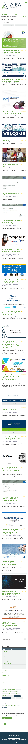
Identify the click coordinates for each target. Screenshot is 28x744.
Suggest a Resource (6, 718)
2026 (3, 705)
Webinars (21, 697)
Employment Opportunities (14, 735)
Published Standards (6, 697)
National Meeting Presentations (8, 695)
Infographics (15, 691)
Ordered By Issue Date (21, 25)
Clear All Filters (24, 17)
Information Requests (9, 658)
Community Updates (8, 654)
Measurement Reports (15, 693)
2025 (6, 705)
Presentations (17, 695)
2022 (15, 705)
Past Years (4, 707)
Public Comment (7, 663)
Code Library (4, 689)
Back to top (13, 742)
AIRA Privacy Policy (14, 736)
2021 (18, 705)
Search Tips (24, 641)
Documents (18, 689)
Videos (17, 697)
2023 (12, 705)
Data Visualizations (11, 689)
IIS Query (9, 691)
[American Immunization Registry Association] (11, 5)
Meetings (6, 661)
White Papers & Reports (9, 668)
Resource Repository (9, 14)
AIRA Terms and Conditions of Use (14, 738)
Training (13, 697)
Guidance (6, 656)
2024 (9, 705)
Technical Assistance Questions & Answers (12, 665)
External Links (4, 691)
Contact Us (14, 733)
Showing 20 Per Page (8, 25)
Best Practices (7, 651)
